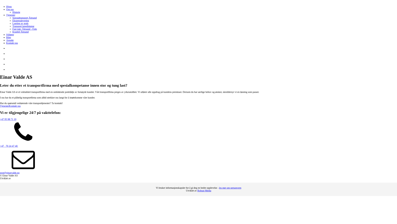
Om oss (10, 9)
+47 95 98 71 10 (8, 119)
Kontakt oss (12, 43)
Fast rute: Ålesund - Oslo (24, 29)
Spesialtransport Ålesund (24, 17)
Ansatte (10, 40)
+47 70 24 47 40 (9, 146)
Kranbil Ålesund (20, 31)
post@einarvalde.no (10, 172)
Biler (8, 37)
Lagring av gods (20, 23)
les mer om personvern (230, 188)
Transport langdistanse (23, 26)
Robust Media (204, 190)
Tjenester (10, 15)
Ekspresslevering (20, 20)
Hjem (9, 6)
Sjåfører (10, 34)
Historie (16, 12)
